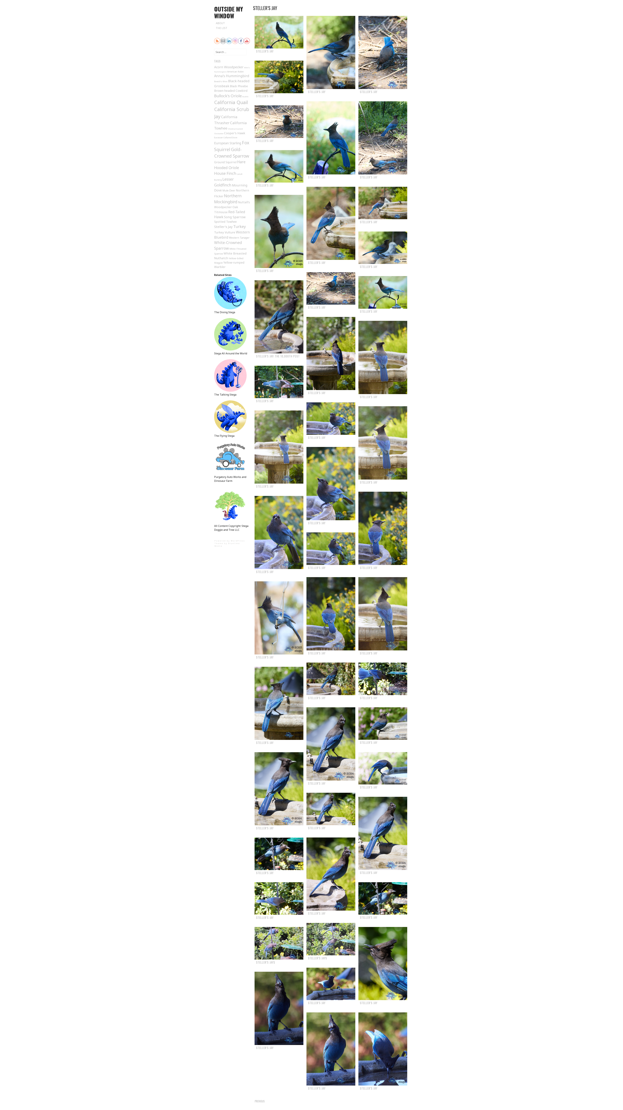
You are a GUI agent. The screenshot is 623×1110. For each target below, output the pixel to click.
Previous (260, 1101)
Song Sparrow (234, 217)
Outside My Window (228, 12)
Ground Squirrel (225, 162)
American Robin (235, 71)
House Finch (225, 173)
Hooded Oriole (226, 167)
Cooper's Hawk (234, 133)
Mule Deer (228, 190)
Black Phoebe (239, 86)
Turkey (239, 226)
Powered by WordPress (229, 541)
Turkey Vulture (224, 232)
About (220, 23)
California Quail (231, 102)
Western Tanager (239, 237)
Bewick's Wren (220, 81)
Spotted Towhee (225, 222)
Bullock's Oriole (228, 95)
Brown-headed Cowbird (230, 91)
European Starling (227, 143)
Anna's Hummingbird (231, 76)
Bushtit (245, 96)
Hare (241, 161)
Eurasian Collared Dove (225, 137)
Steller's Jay (223, 226)
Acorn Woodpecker (229, 67)
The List (221, 28)
